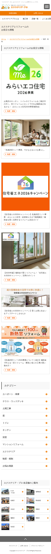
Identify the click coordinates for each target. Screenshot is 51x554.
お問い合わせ (38, 13)
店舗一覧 (35, 19)
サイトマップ (13, 545)
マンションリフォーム (13, 444)
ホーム (3, 39)
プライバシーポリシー (37, 545)
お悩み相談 (8, 466)
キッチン (7, 430)
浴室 (5, 437)
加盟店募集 (13, 13)
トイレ (6, 423)
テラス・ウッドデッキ (13, 401)
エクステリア (9, 451)
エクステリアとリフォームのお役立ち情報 (24, 39)
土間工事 (7, 408)
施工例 (25, 19)
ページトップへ (25, 539)
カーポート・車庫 (11, 394)
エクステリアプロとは (10, 19)
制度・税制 (8, 459)
